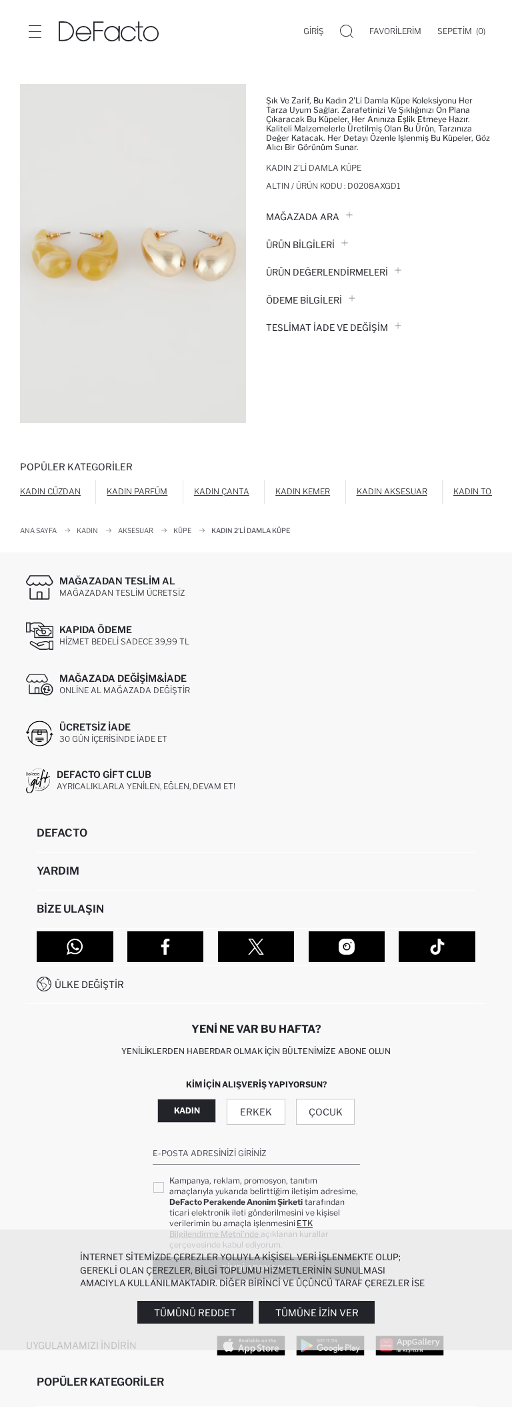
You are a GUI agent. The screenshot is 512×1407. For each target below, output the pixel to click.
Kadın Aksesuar (392, 491)
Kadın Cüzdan (50, 491)
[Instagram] (347, 946)
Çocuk (326, 1111)
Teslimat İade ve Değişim (327, 327)
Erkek (256, 1111)
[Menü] (35, 31)
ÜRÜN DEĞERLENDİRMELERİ (327, 272)
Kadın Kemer (302, 491)
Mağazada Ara (302, 216)
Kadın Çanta (221, 491)
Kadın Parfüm (137, 491)
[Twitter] (256, 946)
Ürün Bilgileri (300, 245)
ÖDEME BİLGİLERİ (304, 300)
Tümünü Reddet (195, 1312)
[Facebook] (165, 946)
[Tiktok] (437, 946)
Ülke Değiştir (89, 984)
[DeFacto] (109, 31)
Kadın (187, 1110)
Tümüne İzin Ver (317, 1312)
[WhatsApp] (75, 946)
